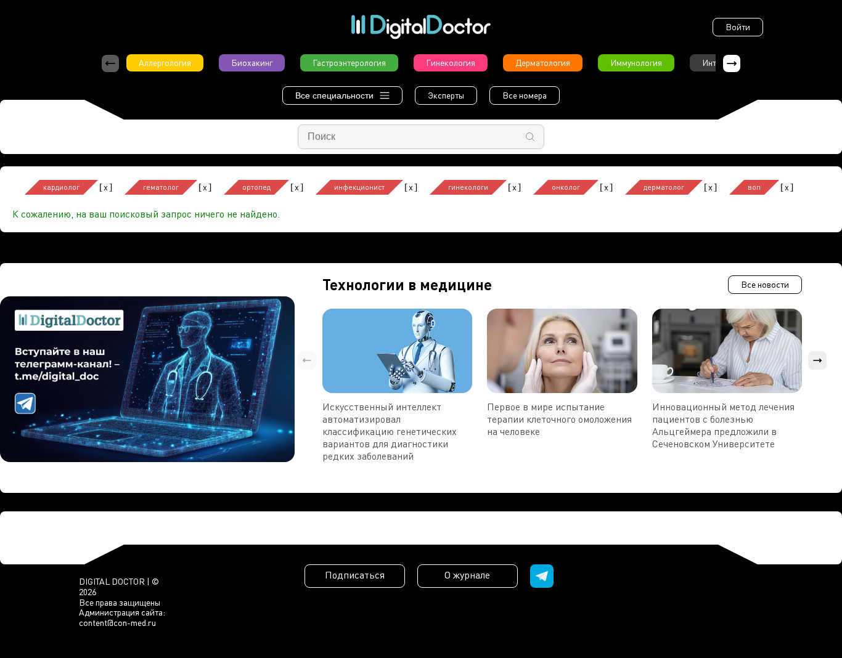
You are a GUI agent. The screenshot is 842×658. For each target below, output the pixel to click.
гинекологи (468, 187)
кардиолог (61, 187)
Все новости (765, 284)
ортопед (256, 187)
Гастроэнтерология (349, 62)
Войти (738, 27)
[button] (731, 63)
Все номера (524, 95)
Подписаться (355, 575)
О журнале (467, 575)
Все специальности (334, 95)
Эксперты (446, 95)
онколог (566, 187)
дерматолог (664, 187)
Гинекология (450, 62)
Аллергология (165, 62)
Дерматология (542, 62)
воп (754, 187)
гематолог (161, 187)
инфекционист (359, 187)
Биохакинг (251, 62)
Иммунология (636, 62)
